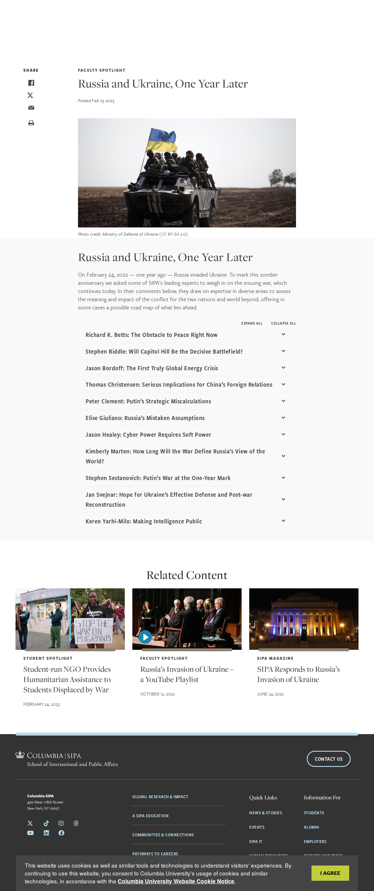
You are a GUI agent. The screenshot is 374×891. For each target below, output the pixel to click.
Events (256, 827)
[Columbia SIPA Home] (66, 759)
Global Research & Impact (160, 796)
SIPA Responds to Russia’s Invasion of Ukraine (298, 674)
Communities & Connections (163, 834)
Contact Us (328, 758)
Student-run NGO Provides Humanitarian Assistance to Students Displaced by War (67, 679)
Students (314, 812)
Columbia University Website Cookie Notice (176, 881)
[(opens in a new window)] (186, 619)
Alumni (311, 827)
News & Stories (265, 812)
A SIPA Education (150, 815)
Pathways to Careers (155, 853)
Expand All (251, 323)
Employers (315, 841)
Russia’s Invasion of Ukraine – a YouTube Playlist (186, 674)
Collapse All (283, 323)
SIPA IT (256, 841)
